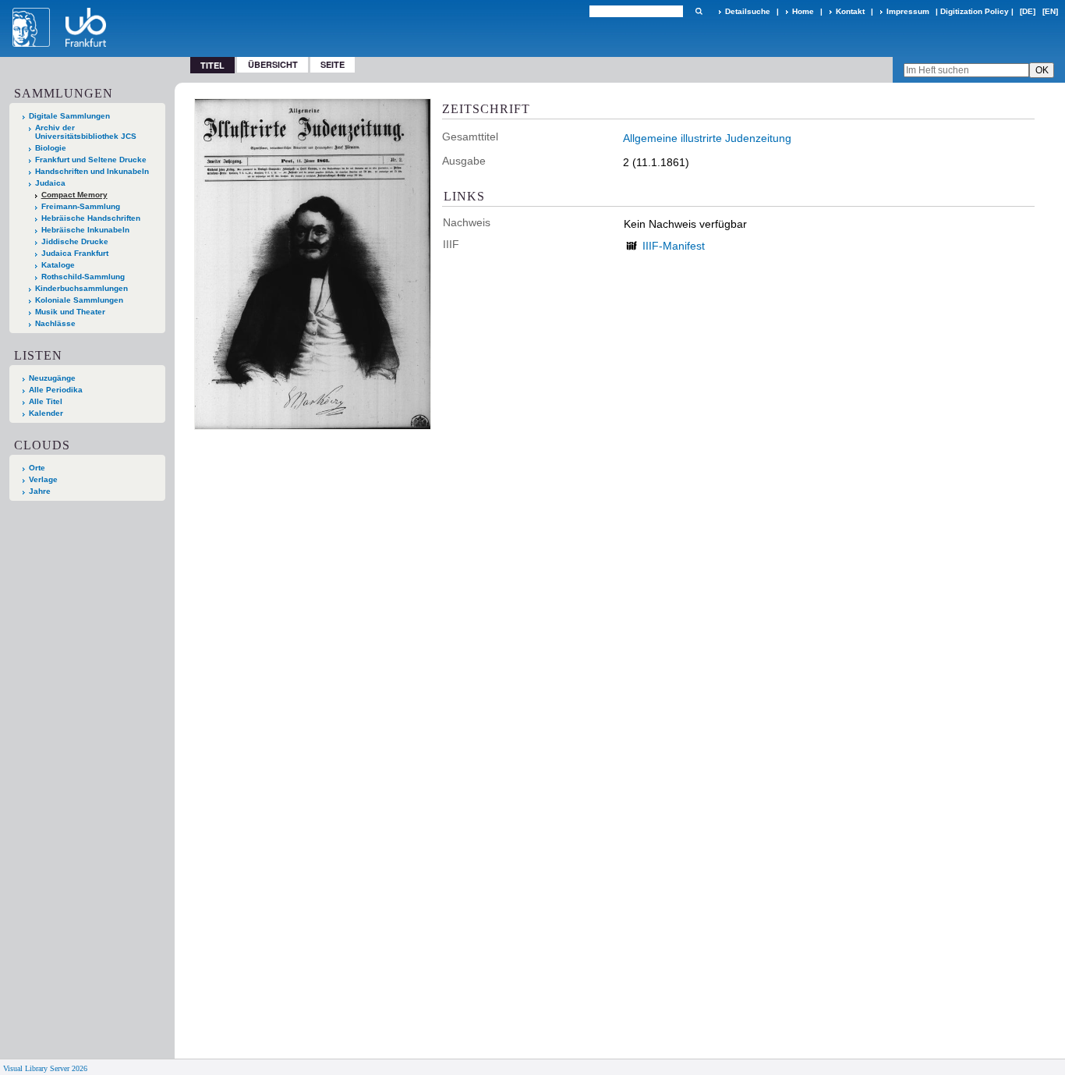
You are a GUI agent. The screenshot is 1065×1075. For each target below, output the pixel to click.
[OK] (698, 11)
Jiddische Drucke (74, 241)
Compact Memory (74, 194)
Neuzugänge (52, 378)
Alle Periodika (56, 389)
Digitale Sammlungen (69, 116)
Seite (332, 64)
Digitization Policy (974, 11)
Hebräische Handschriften (90, 218)
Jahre (40, 491)
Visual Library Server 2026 (45, 1068)
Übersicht (273, 64)
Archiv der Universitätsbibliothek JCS (85, 131)
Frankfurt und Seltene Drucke (91, 159)
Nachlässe (55, 323)
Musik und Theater (70, 311)
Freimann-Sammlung (80, 206)
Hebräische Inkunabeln (85, 229)
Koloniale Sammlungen (79, 300)
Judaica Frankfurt (74, 253)
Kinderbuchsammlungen (81, 288)
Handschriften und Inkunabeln (92, 171)
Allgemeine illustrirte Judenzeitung (707, 138)
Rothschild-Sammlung (83, 276)
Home (803, 11)
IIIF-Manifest (673, 245)
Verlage (43, 479)
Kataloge (58, 265)
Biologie (50, 148)
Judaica (50, 183)
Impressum (907, 11)
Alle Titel (45, 401)
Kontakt (850, 11)
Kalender (46, 413)
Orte (37, 467)
